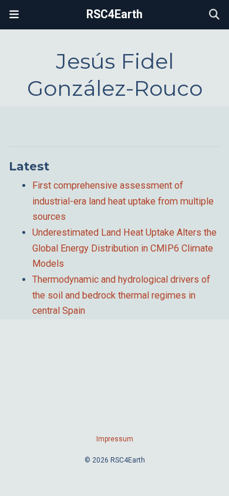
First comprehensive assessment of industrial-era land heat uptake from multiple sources (123, 201)
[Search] (214, 15)
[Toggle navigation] (14, 14)
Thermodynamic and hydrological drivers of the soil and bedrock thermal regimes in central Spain (121, 295)
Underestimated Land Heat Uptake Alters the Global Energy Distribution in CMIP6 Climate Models (124, 248)
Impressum (114, 439)
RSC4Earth (114, 14)
